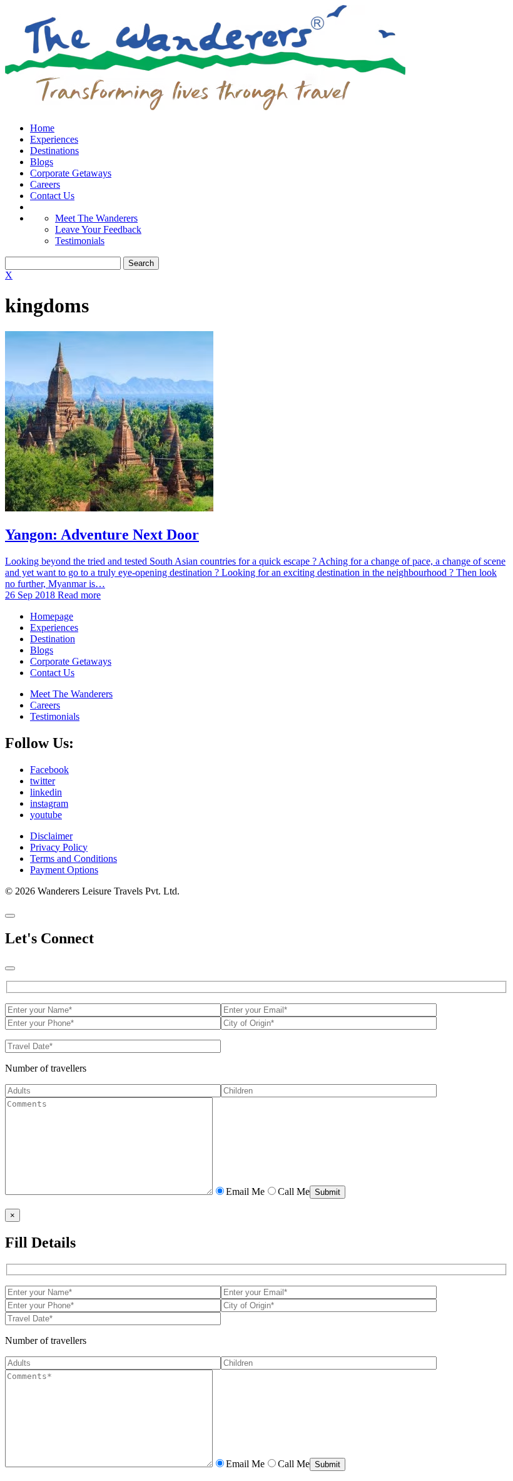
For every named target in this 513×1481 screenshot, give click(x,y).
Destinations (54, 150)
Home (42, 128)
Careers (45, 184)
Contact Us (52, 195)
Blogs (41, 161)
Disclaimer (51, 836)
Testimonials (79, 240)
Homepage (51, 616)
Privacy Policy (59, 847)
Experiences (54, 139)
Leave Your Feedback (98, 229)
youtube (46, 814)
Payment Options (64, 869)
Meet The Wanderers (96, 218)
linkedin (46, 792)
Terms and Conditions (73, 858)
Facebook (49, 769)
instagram (49, 803)
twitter (42, 781)
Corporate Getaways (70, 173)
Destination (52, 638)
